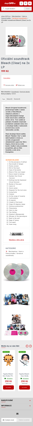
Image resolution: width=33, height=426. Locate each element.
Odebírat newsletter (24, 420)
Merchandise (13, 251)
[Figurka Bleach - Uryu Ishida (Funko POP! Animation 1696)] (24, 360)
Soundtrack (15, 92)
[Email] (17, 414)
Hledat (28, 8)
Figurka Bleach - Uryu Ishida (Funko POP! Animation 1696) (24, 375)
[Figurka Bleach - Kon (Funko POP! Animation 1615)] (8, 360)
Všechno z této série (16, 240)
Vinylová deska (25, 92)
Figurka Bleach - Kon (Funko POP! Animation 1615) (8, 375)
